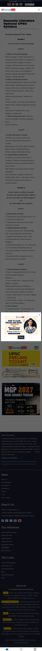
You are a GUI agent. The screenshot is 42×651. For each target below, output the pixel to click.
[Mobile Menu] (39, 10)
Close (21, 337)
